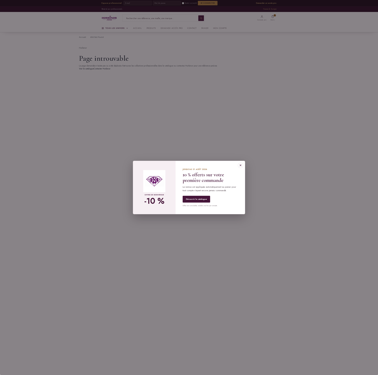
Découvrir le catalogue (196, 199)
